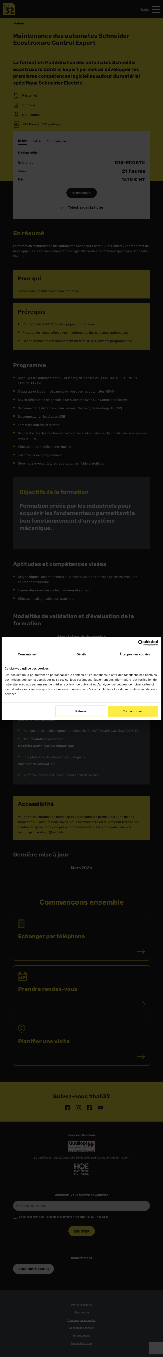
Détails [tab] (81, 654)
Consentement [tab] (28, 654)
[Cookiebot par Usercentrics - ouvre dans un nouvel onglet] (141, 643)
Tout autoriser (133, 711)
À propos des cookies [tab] (134, 654)
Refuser (80, 711)
